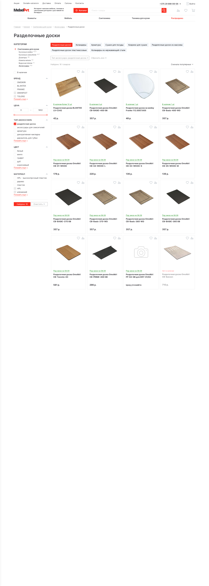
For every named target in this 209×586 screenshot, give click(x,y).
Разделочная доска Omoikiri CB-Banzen (176, 275)
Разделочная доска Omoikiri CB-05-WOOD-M (176, 164)
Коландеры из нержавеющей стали (108, 50)
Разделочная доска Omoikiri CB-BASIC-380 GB (176, 220)
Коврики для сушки (137, 45)
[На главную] (21, 10)
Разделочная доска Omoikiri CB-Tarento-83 (67, 275)
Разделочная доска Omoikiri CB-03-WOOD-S (139, 164)
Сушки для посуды (114, 45)
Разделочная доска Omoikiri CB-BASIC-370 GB (67, 220)
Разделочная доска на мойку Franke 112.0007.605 (140, 109)
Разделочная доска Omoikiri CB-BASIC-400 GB (103, 109)
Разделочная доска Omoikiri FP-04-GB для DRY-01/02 (139, 275)
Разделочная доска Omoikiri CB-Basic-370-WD (103, 220)
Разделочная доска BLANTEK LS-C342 (67, 109)
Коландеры (81, 45)
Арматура (96, 45)
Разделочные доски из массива (167, 45)
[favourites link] (186, 10)
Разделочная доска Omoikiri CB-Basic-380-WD (139, 220)
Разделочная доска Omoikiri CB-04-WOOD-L (103, 164)
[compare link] (178, 10)
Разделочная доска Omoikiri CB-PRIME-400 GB (103, 275)
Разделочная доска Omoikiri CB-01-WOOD (67, 164)
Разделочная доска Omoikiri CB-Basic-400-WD (176, 109)
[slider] (14, 115)
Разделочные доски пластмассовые (69, 50)
